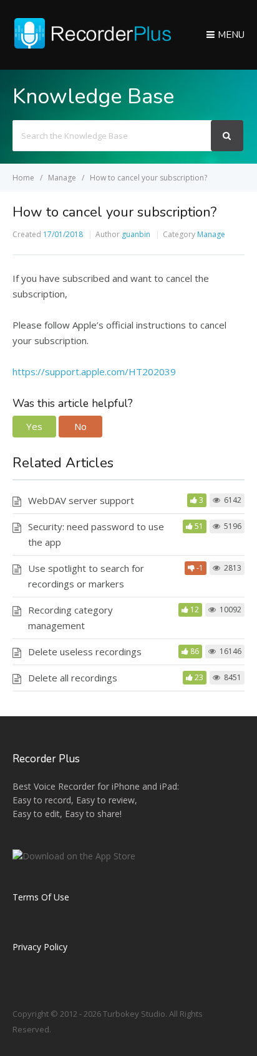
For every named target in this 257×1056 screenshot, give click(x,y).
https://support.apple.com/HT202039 (94, 371)
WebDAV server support (81, 500)
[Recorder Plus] (92, 46)
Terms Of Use (40, 897)
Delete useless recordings (85, 651)
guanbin (136, 234)
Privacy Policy (39, 947)
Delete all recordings (72, 677)
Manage (211, 234)
